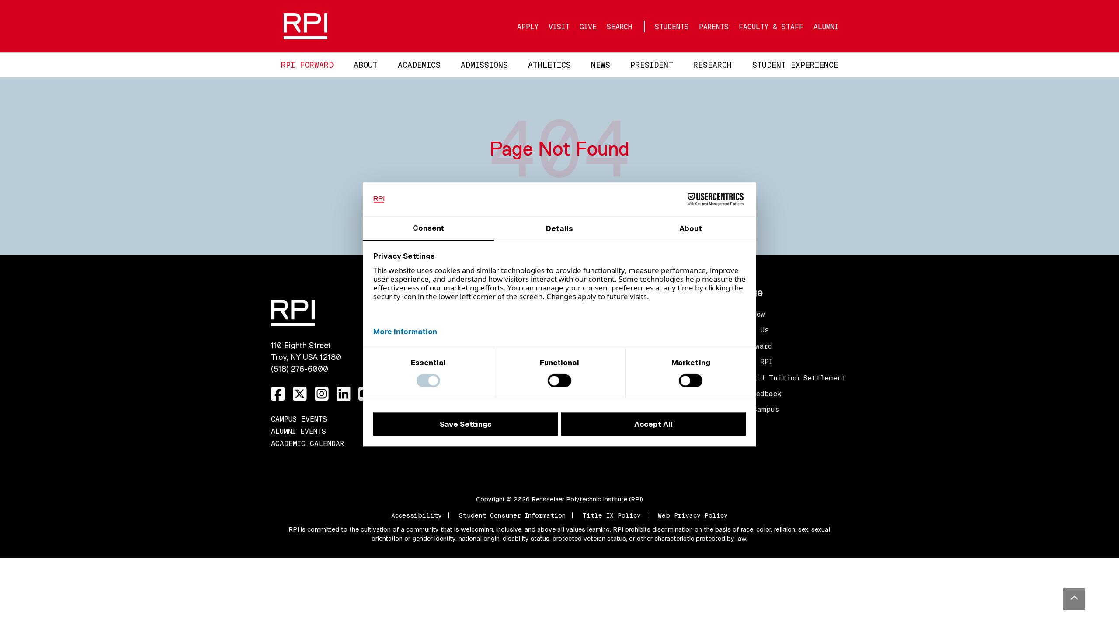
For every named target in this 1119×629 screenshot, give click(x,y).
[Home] (367, 26)
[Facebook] (278, 394)
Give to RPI (749, 361)
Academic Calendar (307, 443)
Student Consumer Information (512, 515)
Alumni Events (298, 431)
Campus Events (299, 419)
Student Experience (795, 65)
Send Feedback (754, 393)
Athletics (549, 65)
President (651, 65)
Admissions (484, 65)
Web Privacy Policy (693, 515)
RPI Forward (307, 65)
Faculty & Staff (771, 26)
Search (619, 26)
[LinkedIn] (344, 394)
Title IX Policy (612, 515)
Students (672, 26)
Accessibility (416, 515)
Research (712, 65)
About (366, 65)
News (600, 65)
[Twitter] (300, 394)
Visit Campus (752, 409)
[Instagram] (322, 394)
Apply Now (745, 314)
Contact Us (747, 330)
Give (588, 26)
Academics (419, 65)
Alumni (825, 26)
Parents (714, 26)
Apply (528, 26)
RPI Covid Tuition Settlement (786, 378)
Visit (559, 26)
